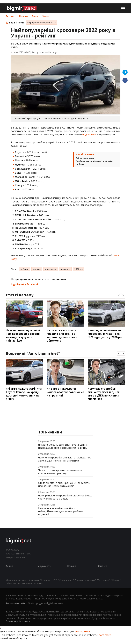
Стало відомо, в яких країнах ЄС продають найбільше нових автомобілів (64, 484)
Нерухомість (44, 566)
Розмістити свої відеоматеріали (104, 595)
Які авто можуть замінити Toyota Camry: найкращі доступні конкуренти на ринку (24, 394)
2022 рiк (78, 269)
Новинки (23, 16)
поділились (89, 134)
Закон (45, 16)
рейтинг (24, 269)
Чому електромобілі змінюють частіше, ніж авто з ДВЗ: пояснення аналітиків (104, 394)
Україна (37, 269)
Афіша (9, 566)
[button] (119, 295)
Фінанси (102, 566)
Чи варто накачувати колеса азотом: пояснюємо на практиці (65, 392)
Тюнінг (35, 16)
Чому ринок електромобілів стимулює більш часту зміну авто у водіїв (65, 497)
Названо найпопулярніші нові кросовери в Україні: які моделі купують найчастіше (23, 335)
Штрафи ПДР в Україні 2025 (41, 22)
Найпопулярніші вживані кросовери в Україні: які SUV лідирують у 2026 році (106, 333)
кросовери (50, 269)
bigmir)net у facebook (25, 284)
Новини (71, 566)
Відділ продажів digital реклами (45, 603)
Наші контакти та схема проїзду (24, 595)
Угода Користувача (20, 598)
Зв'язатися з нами (71, 595)
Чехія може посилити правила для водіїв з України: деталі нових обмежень (62, 335)
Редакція (52, 595)
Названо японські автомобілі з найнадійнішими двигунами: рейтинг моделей (60, 511)
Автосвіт (11, 16)
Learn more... (105, 635)
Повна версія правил (18, 621)
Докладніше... (83, 631)
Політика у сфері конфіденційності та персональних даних (69, 598)
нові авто (65, 269)
